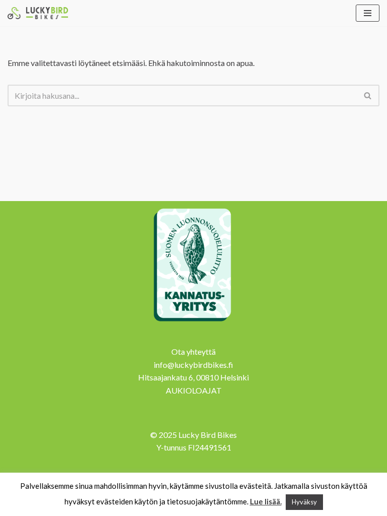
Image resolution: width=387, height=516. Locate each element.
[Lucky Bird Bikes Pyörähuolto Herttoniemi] (38, 13)
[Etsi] (368, 95)
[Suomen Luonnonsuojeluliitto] (193, 323)
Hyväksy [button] (304, 502)
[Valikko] (367, 13)
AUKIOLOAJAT (194, 390)
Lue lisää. (266, 501)
